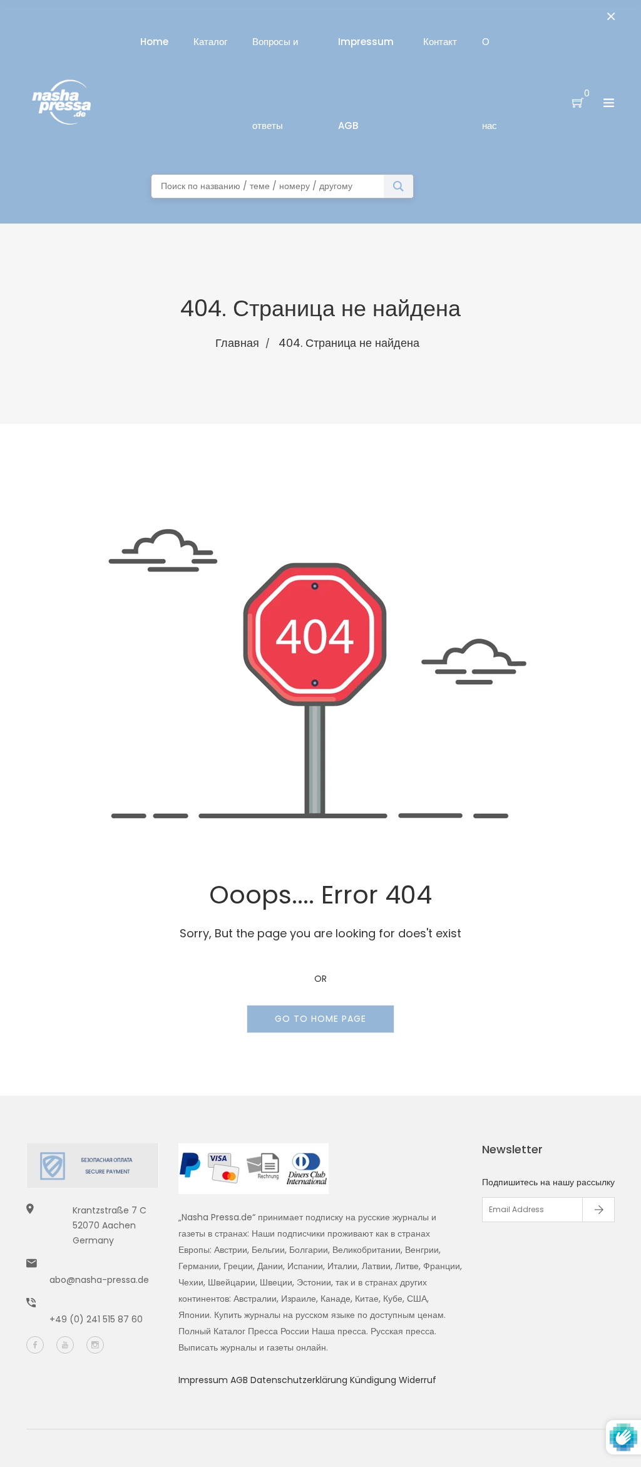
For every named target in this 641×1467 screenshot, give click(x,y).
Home (154, 41)
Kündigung (374, 1380)
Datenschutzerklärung (300, 1380)
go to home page (320, 1018)
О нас (489, 83)
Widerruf (417, 1380)
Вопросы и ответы (275, 83)
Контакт (440, 41)
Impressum (204, 1380)
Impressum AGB (366, 83)
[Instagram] (95, 1345)
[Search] (398, 186)
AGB (240, 1380)
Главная (237, 343)
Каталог (210, 41)
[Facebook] (35, 1345)
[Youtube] (65, 1345)
